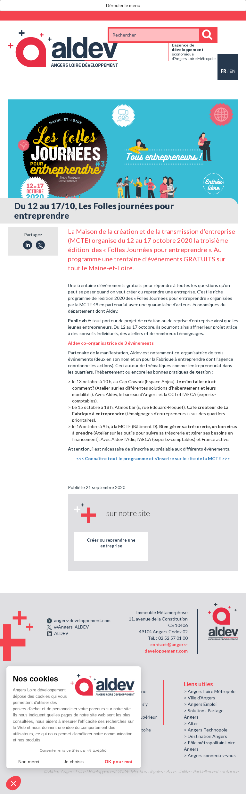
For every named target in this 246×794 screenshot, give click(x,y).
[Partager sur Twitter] (40, 245)
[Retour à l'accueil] (63, 48)
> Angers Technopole (205, 729)
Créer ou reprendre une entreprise (111, 543)
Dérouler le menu (123, 5)
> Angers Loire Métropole (209, 691)
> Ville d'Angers (199, 697)
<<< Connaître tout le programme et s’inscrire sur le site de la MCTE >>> (153, 458)
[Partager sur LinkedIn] (27, 245)
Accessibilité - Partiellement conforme (202, 771)
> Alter (191, 723)
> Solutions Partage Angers (204, 714)
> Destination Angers (205, 736)
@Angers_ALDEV (71, 626)
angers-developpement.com (82, 620)
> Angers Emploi (200, 704)
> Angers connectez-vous (210, 755)
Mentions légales (146, 771)
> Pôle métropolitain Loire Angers (209, 746)
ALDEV (61, 633)
